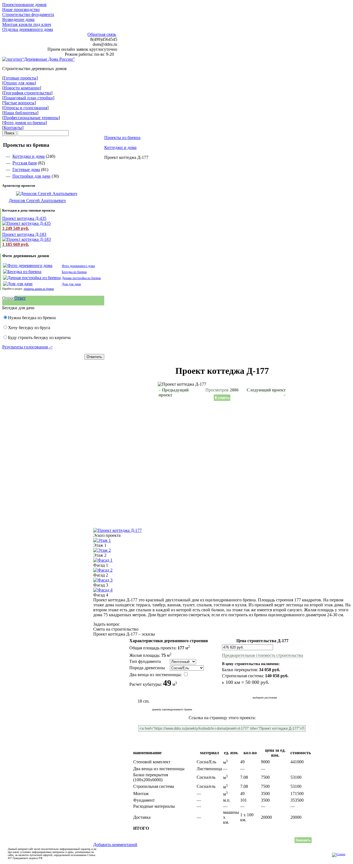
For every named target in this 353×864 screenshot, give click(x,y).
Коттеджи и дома (28, 156)
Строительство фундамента (28, 14)
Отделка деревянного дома (27, 29)
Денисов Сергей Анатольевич (37, 200)
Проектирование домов (24, 4)
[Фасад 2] (103, 570)
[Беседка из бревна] (22, 271)
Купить (222, 397)
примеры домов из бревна (39, 288)
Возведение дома (18, 19)
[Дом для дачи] (18, 283)
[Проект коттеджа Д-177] (117, 530)
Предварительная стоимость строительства (262, 655)
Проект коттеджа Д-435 (24, 218)
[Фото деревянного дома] (27, 265)
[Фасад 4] (103, 590)
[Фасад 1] (103, 560)
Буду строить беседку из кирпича (39, 337)
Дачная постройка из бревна (81, 278)
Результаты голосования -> (27, 347)
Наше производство (21, 9)
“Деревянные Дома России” (48, 59)
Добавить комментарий (115, 844)
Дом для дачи (71, 284)
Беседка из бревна (74, 272)
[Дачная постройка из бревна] (32, 277)
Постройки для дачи (31, 176)
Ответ (20, 298)
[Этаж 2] (102, 550)
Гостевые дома (26, 169)
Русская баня (24, 163)
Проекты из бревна (122, 137)
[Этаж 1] (102, 540)
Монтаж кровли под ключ (26, 24)
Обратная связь (101, 34)
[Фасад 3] (103, 580)
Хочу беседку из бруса (29, 327)
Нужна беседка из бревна (32, 317)
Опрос (8, 298)
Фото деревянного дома (78, 266)
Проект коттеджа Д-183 (24, 234)
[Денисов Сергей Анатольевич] (39, 193)
